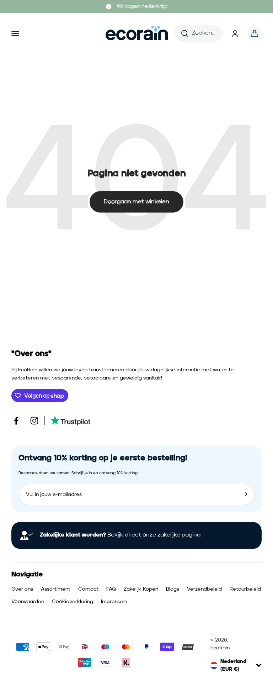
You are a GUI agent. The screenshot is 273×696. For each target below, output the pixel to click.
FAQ (111, 589)
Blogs (172, 589)
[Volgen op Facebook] (16, 420)
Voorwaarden (27, 601)
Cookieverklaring (72, 601)
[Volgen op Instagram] (34, 420)
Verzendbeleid (204, 589)
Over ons (22, 589)
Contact (88, 589)
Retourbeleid (245, 589)
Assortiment (55, 589)
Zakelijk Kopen (141, 589)
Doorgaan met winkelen (136, 202)
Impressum (114, 601)
